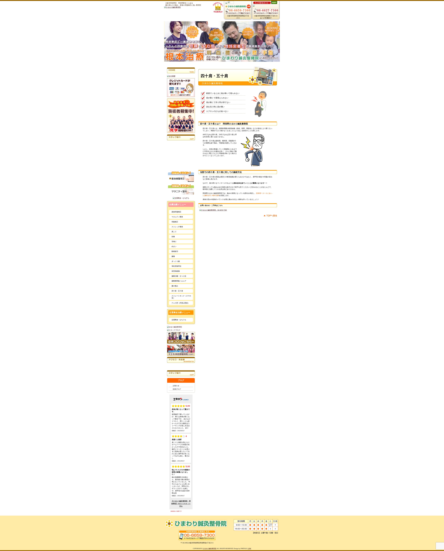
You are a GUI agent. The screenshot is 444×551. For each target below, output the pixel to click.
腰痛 (173, 256)
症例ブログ (177, 389)
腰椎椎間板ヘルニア (179, 281)
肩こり (174, 232)
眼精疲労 (175, 251)
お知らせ (176, 386)
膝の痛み (175, 286)
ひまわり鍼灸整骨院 (209, 548)
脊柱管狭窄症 (176, 266)
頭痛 (173, 236)
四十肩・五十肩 (177, 291)
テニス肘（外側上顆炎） (180, 303)
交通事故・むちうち (179, 320)
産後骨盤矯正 (176, 212)
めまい (174, 246)
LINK (249, 548)
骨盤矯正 (175, 222)
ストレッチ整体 (177, 227)
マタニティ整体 (177, 217)
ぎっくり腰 (176, 261)
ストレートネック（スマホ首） (181, 297)
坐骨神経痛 (176, 271)
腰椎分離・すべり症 (179, 276)
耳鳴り (174, 241)
